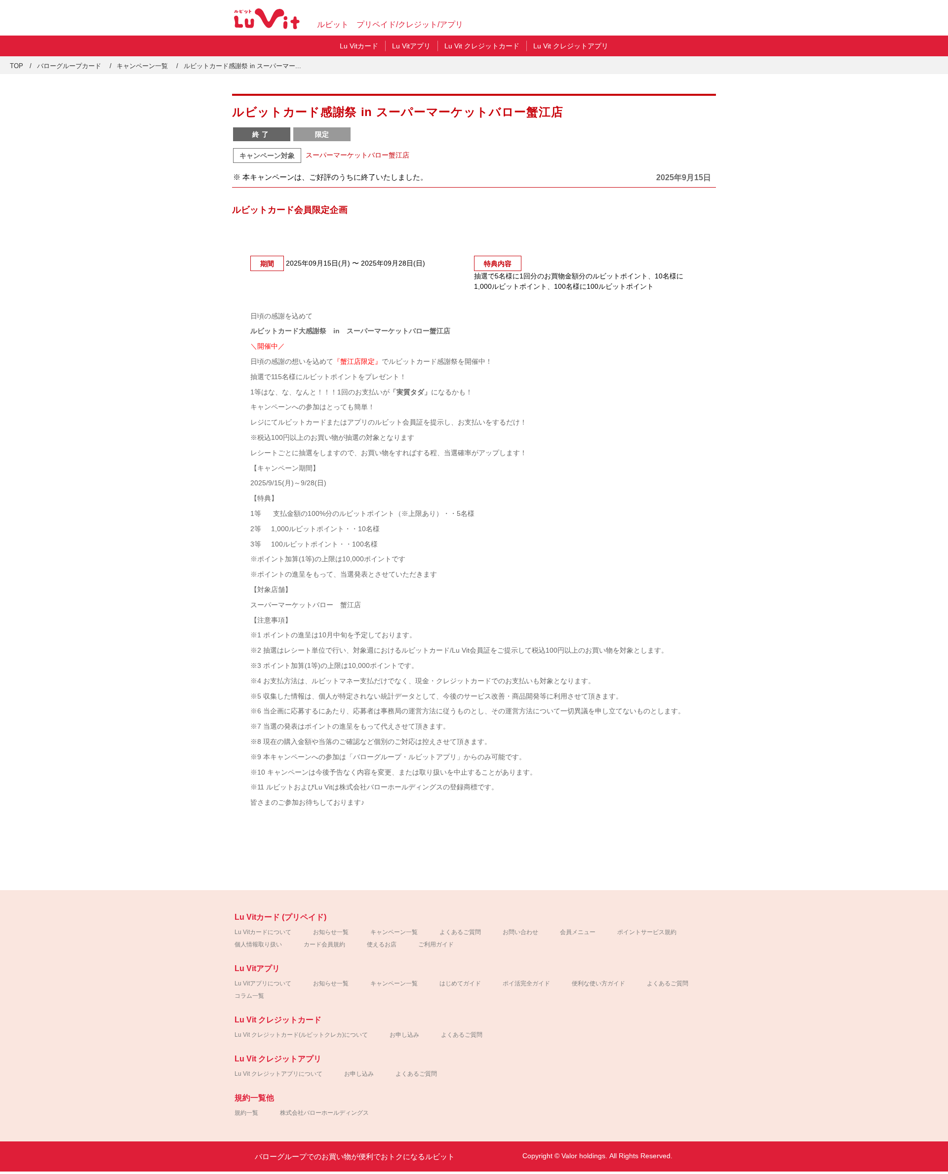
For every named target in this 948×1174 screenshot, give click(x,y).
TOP (16, 66)
